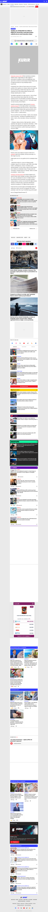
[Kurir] (3, 1)
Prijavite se (15, 841)
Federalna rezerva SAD (16, 76)
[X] (20, 244)
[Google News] (35, 244)
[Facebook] (16, 244)
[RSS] (32, 343)
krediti (25, 237)
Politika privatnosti (20, 905)
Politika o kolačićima (28, 903)
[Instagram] (24, 244)
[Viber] (12, 244)
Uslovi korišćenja (28, 905)
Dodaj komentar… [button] (17, 743)
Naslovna (12, 26)
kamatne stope (20, 237)
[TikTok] (31, 244)
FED (29, 237)
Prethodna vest (16, 228)
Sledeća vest (32, 228)
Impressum (22, 903)
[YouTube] (28, 244)
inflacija (12, 154)
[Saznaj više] (37, 823)
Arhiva (34, 903)
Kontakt (18, 903)
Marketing (14, 903)
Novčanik (16, 26)
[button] (36, 37)
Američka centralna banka (17, 174)
